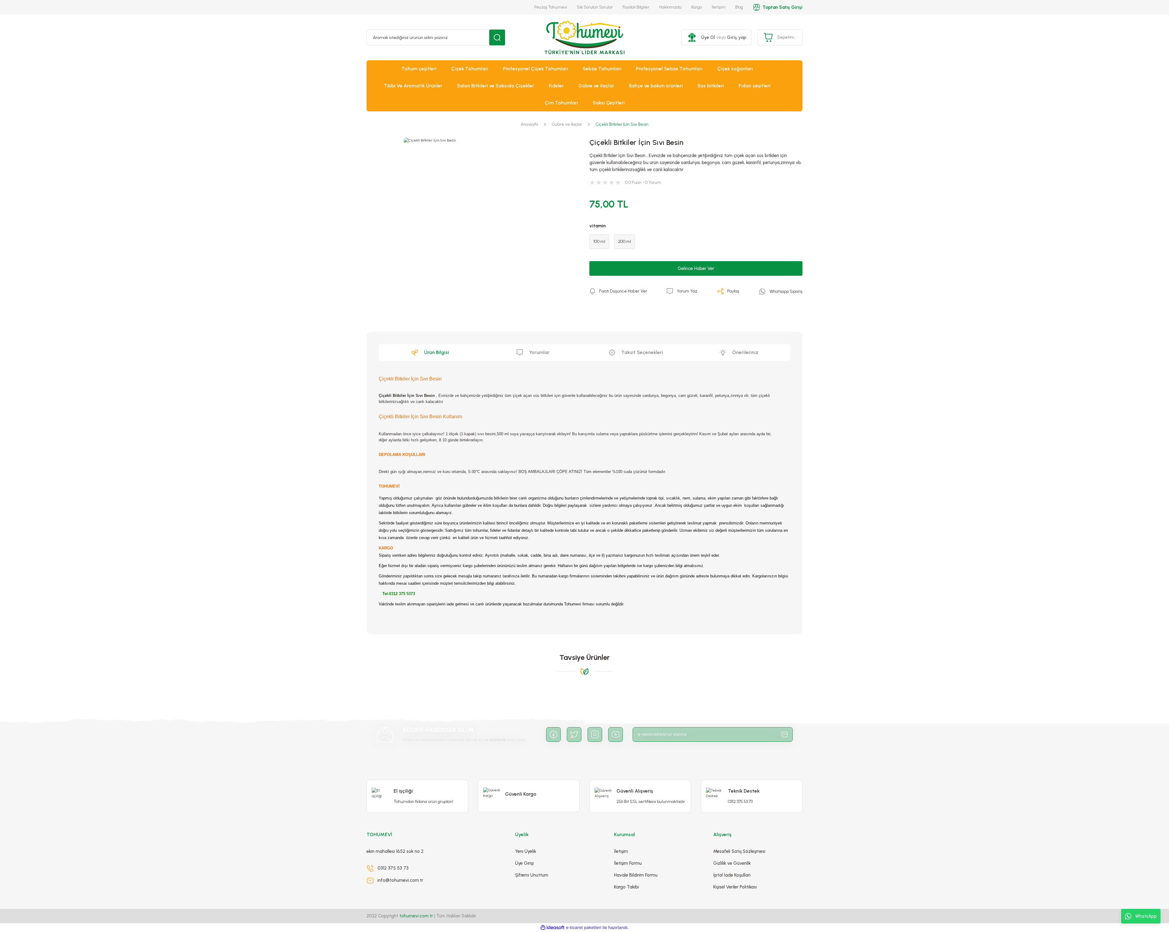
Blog (739, 7)
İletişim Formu (628, 863)
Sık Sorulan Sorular (595, 7)
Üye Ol (708, 37)
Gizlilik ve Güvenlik (732, 863)
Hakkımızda (670, 7)
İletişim (718, 7)
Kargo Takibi (626, 887)
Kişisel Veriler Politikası (735, 887)
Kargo (696, 7)
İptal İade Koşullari (731, 875)
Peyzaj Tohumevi (550, 7)
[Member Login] (691, 37)
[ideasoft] (552, 927)
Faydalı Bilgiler (636, 7)
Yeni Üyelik (525, 851)
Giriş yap (736, 37)
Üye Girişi (524, 863)
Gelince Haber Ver (696, 268)
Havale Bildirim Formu (636, 875)
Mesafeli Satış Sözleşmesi (739, 851)
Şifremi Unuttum (531, 875)
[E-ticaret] (584, 927)
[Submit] (784, 734)
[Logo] (584, 37)
